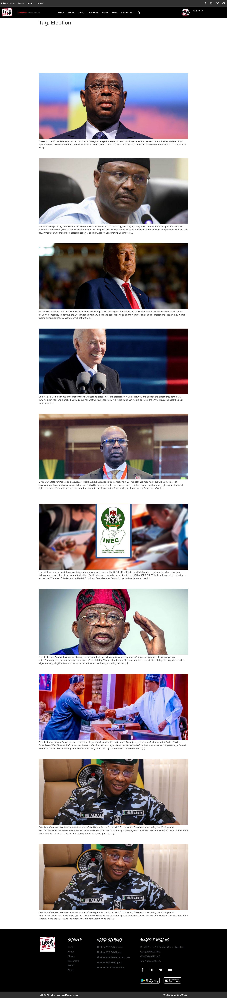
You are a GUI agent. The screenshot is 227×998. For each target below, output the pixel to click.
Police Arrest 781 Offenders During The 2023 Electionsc (94, 754)
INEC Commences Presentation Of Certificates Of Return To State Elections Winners (104, 496)
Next (184, 924)
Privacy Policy (7, 3)
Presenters (93, 12)
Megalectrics (71, 995)
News (114, 12)
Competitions (127, 12)
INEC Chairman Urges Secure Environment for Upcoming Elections (104, 153)
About (30, 3)
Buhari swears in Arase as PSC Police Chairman (85, 669)
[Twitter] (217, 3)
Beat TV (71, 12)
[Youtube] (224, 3)
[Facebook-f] (205, 3)
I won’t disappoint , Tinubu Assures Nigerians (83, 584)
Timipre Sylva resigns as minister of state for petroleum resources (104, 408)
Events (105, 12)
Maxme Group (180, 995)
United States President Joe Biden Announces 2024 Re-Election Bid (106, 323)
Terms (21, 3)
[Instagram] (211, 3)
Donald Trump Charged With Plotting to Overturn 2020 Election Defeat (109, 238)
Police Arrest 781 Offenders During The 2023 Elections (93, 839)
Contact (40, 3)
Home (61, 12)
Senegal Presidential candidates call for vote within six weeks (100, 68)
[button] (139, 12)
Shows (81, 12)
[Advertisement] (113, 46)
